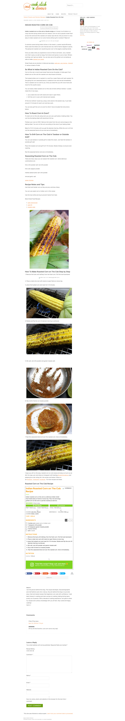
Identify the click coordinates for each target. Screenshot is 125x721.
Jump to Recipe (45, 28)
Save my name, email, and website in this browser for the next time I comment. (46, 700)
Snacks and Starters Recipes (36, 17)
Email (28, 682)
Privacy (31, 718)
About (24, 718)
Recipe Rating (30, 649)
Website (28, 690)
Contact (28, 718)
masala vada (31, 207)
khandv (70, 63)
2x (68, 520)
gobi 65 (30, 205)
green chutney (29, 180)
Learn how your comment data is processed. (60, 713)
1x (66, 520)
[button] (26, 503)
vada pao (57, 63)
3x (71, 520)
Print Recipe (54, 28)
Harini (27, 494)
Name (28, 675)
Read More (82, 35)
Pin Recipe (62, 505)
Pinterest (29, 479)
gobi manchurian (33, 203)
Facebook (43, 479)
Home (25, 17)
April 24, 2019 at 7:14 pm (36, 623)
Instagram (36, 479)
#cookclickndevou (63, 475)
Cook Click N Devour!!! (35, 6)
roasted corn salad (38, 59)
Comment (29, 654)
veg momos (63, 63)
